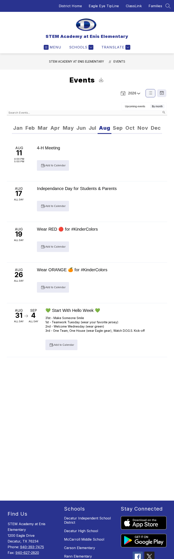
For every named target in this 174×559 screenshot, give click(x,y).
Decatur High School (81, 531)
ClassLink (134, 6)
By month (157, 106)
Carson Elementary (79, 548)
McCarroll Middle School (84, 539)
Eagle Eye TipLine (104, 6)
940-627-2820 (27, 553)
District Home (70, 6)
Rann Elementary (78, 556)
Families (155, 6)
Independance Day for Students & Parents (77, 188)
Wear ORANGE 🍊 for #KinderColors (72, 270)
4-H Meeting (48, 148)
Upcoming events (135, 106)
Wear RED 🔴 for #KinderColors (67, 229)
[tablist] (49, 128)
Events (119, 61)
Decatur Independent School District (87, 520)
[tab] (18, 128)
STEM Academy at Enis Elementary (76, 61)
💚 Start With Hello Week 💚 (72, 310)
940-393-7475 (32, 547)
